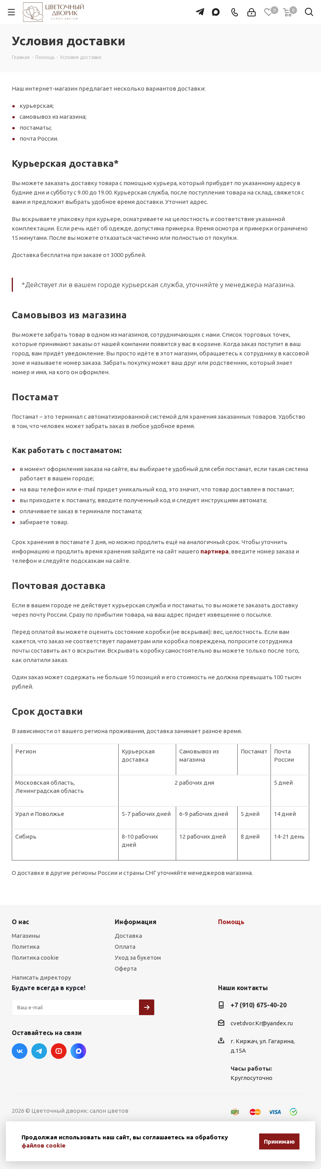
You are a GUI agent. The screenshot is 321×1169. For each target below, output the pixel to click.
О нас (20, 921)
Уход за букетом (138, 957)
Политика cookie (35, 957)
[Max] (214, 8)
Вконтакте (19, 1051)
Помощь (231, 921)
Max (78, 1051)
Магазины (26, 935)
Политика (26, 946)
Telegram (39, 1051)
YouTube (59, 1051)
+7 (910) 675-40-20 (259, 1004)
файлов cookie (43, 1145)
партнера (214, 551)
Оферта (126, 968)
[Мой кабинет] (251, 12)
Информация (136, 921)
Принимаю (279, 1141)
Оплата (125, 946)
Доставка (128, 935)
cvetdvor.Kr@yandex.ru (262, 1023)
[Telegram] (198, 8)
